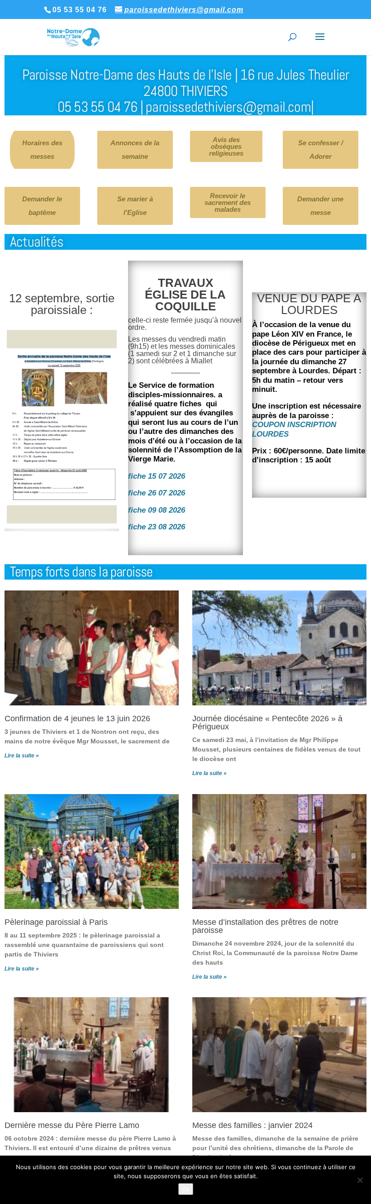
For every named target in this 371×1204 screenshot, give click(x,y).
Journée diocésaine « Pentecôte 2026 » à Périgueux (267, 722)
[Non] (359, 1180)
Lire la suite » (22, 755)
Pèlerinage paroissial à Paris (56, 922)
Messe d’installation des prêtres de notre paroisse (265, 926)
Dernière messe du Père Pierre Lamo (72, 1125)
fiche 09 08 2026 (156, 510)
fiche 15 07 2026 (156, 476)
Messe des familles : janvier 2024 (252, 1125)
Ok (186, 1189)
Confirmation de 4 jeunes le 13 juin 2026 (77, 718)
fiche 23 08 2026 (156, 527)
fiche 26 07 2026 (156, 493)
